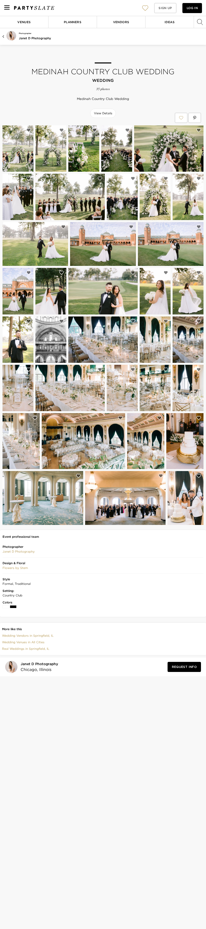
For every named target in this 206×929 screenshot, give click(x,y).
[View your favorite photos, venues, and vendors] (145, 8)
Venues (24, 22)
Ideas (170, 22)
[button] (145, 8)
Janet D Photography (35, 38)
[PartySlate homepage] (34, 8)
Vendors (121, 22)
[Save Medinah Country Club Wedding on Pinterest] (194, 118)
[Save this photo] (28, 130)
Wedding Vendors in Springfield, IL (28, 635)
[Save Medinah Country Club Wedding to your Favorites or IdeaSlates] (181, 118)
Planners (72, 22)
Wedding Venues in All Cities (23, 642)
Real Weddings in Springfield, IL (25, 649)
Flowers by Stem (15, 568)
